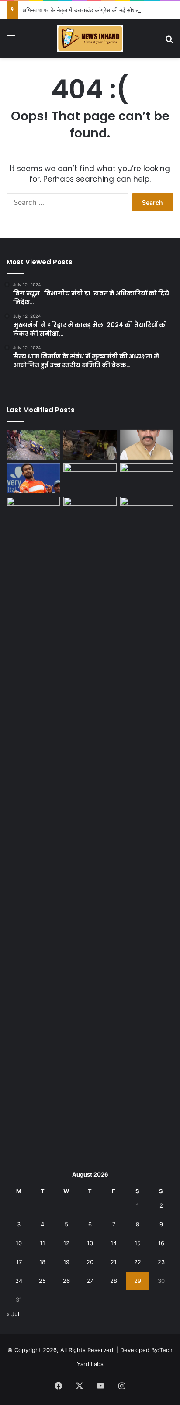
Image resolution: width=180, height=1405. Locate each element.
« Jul (13, 1313)
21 (114, 1261)
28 (113, 1280)
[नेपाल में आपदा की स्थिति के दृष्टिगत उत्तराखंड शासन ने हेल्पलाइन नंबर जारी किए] (146, 478)
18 (42, 1261)
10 (19, 1243)
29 (137, 1280)
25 (42, 1280)
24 (18, 1280)
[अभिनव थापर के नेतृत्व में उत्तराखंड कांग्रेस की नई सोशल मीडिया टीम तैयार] (146, 445)
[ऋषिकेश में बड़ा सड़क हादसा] (90, 445)
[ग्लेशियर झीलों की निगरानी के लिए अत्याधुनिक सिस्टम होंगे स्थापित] (90, 478)
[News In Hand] (90, 38)
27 (90, 1280)
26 (66, 1280)
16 (161, 1243)
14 (114, 1243)
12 (66, 1243)
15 (138, 1243)
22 (137, 1261)
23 (161, 1261)
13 (90, 1243)
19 (66, 1261)
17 (19, 1261)
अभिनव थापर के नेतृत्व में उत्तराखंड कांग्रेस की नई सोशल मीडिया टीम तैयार (99, 10)
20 (90, 1261)
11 (42, 1243)
